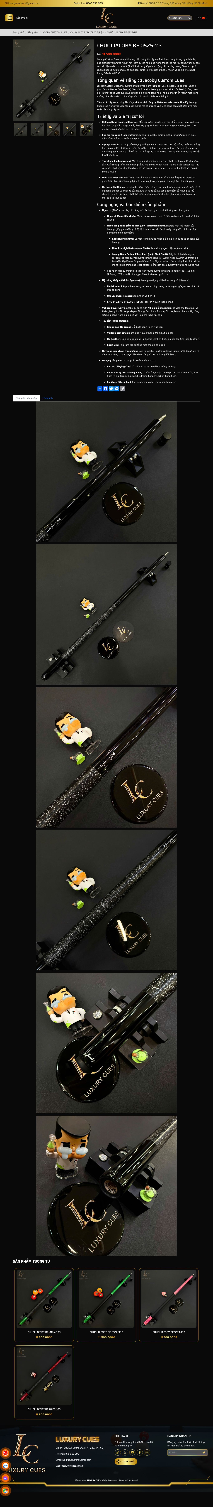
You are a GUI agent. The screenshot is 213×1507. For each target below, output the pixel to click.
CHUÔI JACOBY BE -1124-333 (44, 1332)
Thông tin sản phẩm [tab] (26, 398)
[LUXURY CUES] (106, 18)
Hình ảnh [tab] (48, 398)
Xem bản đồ (128, 1461)
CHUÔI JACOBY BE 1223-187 (169, 1332)
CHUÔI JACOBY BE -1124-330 (106, 1332)
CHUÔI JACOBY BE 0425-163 (44, 1409)
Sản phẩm (22, 18)
